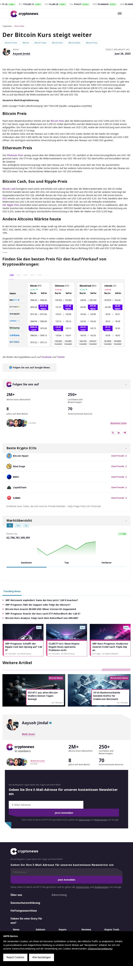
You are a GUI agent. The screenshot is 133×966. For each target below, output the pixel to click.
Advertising (59, 895)
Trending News (12, 591)
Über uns (16, 895)
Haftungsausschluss (24, 910)
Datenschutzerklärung (25, 903)
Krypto (62, 929)
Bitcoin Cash (9, 188)
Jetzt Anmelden (64, 812)
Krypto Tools (111, 929)
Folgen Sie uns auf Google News (31, 367)
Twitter (60, 356)
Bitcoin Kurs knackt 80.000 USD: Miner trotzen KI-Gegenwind (40, 609)
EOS (4, 198)
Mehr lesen (28, 734)
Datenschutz (84, 819)
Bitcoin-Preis (57, 120)
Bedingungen (101, 819)
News (16, 929)
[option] (23, 640)
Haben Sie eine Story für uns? (26, 921)
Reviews (86, 929)
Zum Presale (117, 456)
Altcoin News (19, 26)
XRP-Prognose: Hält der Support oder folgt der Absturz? (38, 604)
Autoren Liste (118, 423)
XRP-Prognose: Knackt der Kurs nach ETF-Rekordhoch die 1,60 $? (42, 613)
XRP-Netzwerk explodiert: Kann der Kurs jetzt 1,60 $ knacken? (41, 600)
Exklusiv (40, 929)
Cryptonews (7, 26)
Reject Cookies (15, 957)
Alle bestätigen (41, 957)
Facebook (46, 356)
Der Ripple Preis (10, 204)
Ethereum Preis (15, 155)
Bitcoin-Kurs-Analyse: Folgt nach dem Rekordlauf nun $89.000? (41, 618)
